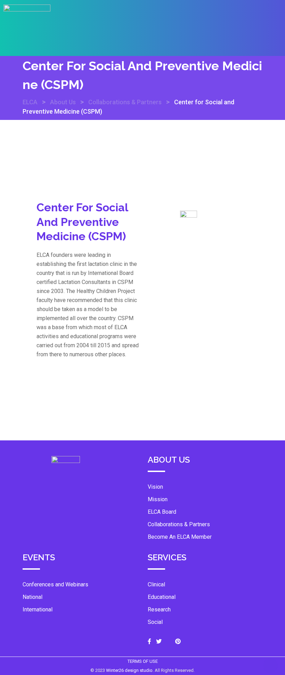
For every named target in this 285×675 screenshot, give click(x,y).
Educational (162, 597)
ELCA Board (162, 512)
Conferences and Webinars (55, 584)
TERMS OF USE (143, 661)
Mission (158, 499)
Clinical (156, 584)
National (32, 597)
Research (159, 609)
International (37, 609)
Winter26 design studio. (130, 670)
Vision (155, 486)
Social (155, 622)
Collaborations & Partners (179, 524)
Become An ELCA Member (180, 537)
